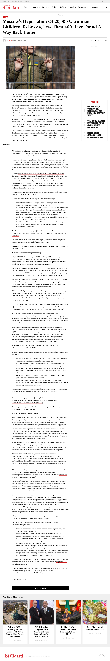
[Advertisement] (94, 72)
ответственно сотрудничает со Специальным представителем (41, 495)
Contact (27, 1)
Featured (35, 7)
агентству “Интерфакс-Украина (23, 477)
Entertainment (83, 7)
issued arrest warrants (27, 133)
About (8, 1)
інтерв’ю (37, 309)
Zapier (10, 40)
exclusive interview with (20, 156)
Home (4, 1)
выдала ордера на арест (52, 456)
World (60, 15)
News (26, 7)
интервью (63, 475)
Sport (94, 7)
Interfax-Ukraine (35, 156)
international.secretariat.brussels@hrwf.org (33, 242)
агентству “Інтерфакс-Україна (52, 309)
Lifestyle (71, 7)
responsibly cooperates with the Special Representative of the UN (41, 174)
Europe (44, 7)
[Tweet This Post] (95, 40)
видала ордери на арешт (25, 293)
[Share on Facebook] (91, 40)
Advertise (14, 1)
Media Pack (20, 1)
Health (62, 7)
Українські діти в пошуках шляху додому (33, 279)
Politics (53, 7)
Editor (10, 640)
